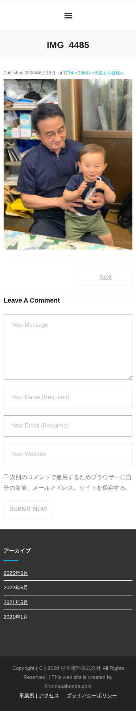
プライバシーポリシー (91, 695)
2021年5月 (16, 602)
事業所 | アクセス (39, 695)
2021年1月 (16, 617)
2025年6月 (16, 573)
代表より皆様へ (109, 72)
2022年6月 (16, 587)
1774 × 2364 (75, 72)
